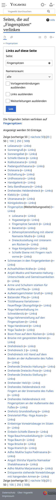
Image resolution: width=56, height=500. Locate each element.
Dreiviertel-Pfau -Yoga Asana (26, 415)
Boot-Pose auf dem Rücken (25, 334)
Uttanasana (15, 199)
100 (11, 141)
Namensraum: (15, 71)
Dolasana (13, 170)
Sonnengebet (16, 154)
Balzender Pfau (17, 297)
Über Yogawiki (25, 492)
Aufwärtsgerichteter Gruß (24, 293)
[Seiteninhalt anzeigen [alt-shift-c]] (5, 37)
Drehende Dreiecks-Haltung (25, 366)
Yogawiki (18, 4)
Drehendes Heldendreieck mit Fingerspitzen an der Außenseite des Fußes (31, 403)
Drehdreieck (15, 346)
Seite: (9, 56)
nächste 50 (37, 137)
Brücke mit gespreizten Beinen (27, 338)
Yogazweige (19, 220)
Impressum (8, 495)
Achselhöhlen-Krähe (20, 269)
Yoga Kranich (16, 448)
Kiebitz (12, 194)
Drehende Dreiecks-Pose (23, 370)
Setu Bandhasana (19, 186)
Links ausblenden (22, 94)
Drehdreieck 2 (16, 350)
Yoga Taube (15, 330)
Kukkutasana (16, 162)
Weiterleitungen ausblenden (29, 101)
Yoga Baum (15, 440)
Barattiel (17, 228)
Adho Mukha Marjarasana (24, 468)
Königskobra (16, 203)
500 (26, 141)
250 (19, 141)
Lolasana (13, 146)
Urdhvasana (15, 178)
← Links (25, 146)
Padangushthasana (20, 166)
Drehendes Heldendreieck (24, 190)
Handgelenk (15, 182)
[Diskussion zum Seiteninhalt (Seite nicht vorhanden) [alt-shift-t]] (11, 37)
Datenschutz (8, 492)
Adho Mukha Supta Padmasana (27, 452)
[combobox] (29, 63)
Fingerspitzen (12, 43)
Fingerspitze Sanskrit (25, 224)
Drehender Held (18, 383)
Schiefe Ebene (16, 158)
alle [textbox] (9, 76)
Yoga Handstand (18, 326)
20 (47, 137)
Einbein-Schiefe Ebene (22, 431)
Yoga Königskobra (23, 248)
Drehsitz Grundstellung (22, 411)
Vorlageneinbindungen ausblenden (25, 85)
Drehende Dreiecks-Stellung (25, 374)
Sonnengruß (15, 150)
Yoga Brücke (15, 444)
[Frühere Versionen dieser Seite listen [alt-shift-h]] (45, 37)
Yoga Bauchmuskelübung (24, 436)
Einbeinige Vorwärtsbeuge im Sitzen (30, 423)
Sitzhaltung (15, 174)
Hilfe (52, 19)
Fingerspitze (15, 207)
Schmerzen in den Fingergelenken (29, 260)
